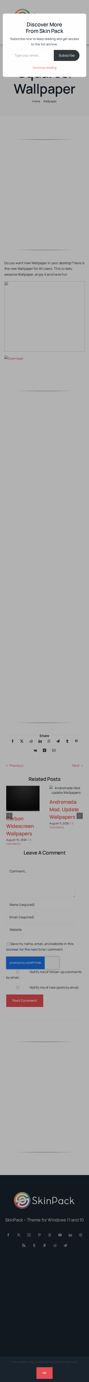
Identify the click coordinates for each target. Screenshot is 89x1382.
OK (44, 1373)
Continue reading (44, 67)
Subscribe (67, 55)
